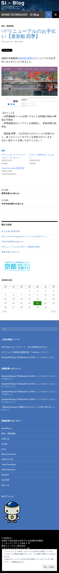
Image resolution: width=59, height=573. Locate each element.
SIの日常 (5, 480)
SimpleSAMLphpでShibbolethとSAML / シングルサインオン (28, 357)
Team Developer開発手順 (12, 168)
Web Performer (8, 469)
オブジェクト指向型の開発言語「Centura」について (25, 352)
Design (4, 444)
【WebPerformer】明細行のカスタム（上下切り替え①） (27, 407)
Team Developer (8, 464)
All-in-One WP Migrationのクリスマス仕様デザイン (24, 236)
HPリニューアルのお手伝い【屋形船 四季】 (21, 246)
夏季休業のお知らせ (10, 191)
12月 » (54, 311)
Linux (3, 449)
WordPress (6, 428)
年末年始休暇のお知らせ (12, 202)
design (20, 42)
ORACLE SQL (7, 459)
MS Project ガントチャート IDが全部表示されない (24, 347)
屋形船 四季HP (27, 58)
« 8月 (4, 311)
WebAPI (5, 474)
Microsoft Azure (8, 454)
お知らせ (5, 438)
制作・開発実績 (7, 26)
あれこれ (5, 485)
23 (37, 303)
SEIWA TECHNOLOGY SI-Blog (20, 14)
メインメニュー (55, 14)
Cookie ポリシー (17, 562)
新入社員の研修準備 (10, 231)
